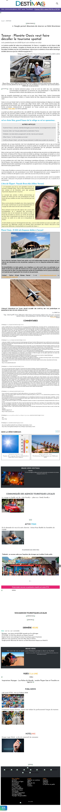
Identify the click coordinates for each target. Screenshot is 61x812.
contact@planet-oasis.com (10, 277)
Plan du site (31, 783)
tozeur (23, 316)
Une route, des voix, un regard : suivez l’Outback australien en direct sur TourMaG (30, 651)
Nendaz (30, 470)
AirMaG (14, 780)
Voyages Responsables (19, 795)
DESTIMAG (8, 20)
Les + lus (7, 631)
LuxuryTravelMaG (17, 788)
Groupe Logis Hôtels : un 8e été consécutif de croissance (20, 737)
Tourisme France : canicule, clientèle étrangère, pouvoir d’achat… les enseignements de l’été (29, 128)
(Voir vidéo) (11, 108)
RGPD (29, 784)
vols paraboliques (30, 316)
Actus (30, 524)
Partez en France (17, 790)
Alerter (22, 324)
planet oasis (44, 314)
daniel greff (10, 314)
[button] (1, 566)
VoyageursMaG (17, 794)
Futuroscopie (16, 786)
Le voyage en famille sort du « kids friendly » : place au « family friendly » (26, 497)
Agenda (45, 783)
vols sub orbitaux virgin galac (44, 316)
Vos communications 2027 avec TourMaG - (30, 9)
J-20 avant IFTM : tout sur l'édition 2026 (15, 692)
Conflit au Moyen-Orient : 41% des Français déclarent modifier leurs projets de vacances (28, 140)
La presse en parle (49, 784)
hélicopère (22, 314)
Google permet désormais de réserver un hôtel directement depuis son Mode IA (24, 640)
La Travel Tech (16, 787)
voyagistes (57, 316)
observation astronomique (32, 314)
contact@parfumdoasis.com (48, 275)
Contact (45, 780)
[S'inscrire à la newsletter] (3, 808)
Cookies (29, 786)
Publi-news (30, 689)
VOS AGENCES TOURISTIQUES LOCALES (31, 613)
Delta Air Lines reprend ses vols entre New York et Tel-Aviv (19, 638)
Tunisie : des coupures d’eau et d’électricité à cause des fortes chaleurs (15, 456)
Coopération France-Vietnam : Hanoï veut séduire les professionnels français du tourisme (30, 709)
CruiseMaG (15, 783)
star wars (51, 314)
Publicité (45, 781)
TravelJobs (15, 791)
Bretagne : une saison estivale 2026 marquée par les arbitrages (20, 633)
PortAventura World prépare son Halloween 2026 (45, 456)
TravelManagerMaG (18, 793)
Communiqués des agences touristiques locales (30, 494)
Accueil (2, 20)
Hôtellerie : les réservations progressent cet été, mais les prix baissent (23, 134)
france (16, 314)
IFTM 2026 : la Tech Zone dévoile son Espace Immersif (17, 635)
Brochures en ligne (17, 781)
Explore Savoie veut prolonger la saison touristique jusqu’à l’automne (22, 637)
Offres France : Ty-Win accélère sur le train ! (15, 137)
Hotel (30, 734)
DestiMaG (15, 784)
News (2, 631)
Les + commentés (14, 631)
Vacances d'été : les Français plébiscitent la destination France (21, 131)
